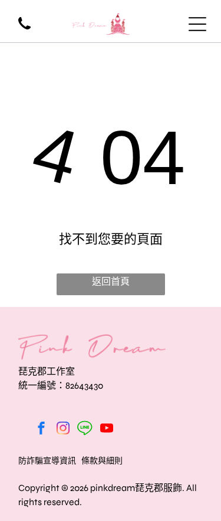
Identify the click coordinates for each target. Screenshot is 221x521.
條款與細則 (102, 461)
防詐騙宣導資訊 (47, 461)
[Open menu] (197, 24)
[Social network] (84, 429)
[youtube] (106, 429)
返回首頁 (111, 281)
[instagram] (63, 429)
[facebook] (41, 429)
